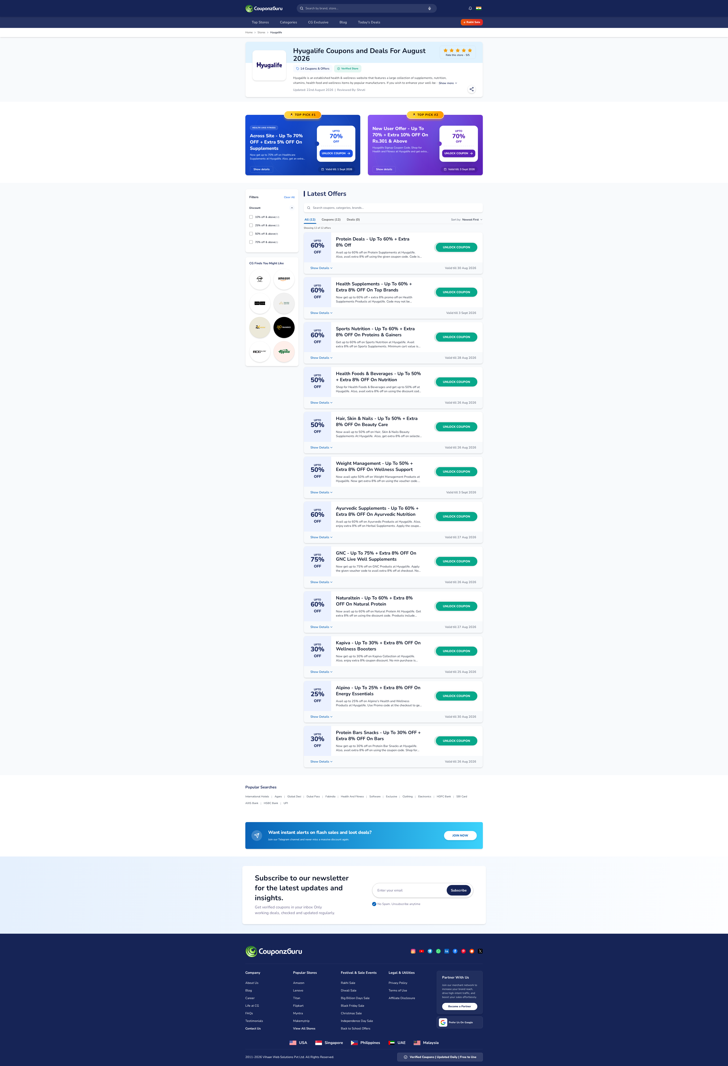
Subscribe (459, 890)
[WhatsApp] (438, 951)
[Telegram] (430, 951)
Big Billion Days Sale (355, 998)
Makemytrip (301, 1021)
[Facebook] (455, 951)
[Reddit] (471, 951)
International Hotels (257, 796)
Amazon (298, 983)
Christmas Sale (351, 1013)
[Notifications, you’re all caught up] (470, 8)
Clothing (408, 796)
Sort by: (465, 219)
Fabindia (330, 796)
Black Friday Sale (352, 1006)
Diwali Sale (348, 990)
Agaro (278, 796)
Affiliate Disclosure (402, 998)
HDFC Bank (444, 796)
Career (250, 998)
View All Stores (304, 1028)
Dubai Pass (313, 796)
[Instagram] (413, 951)
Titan (296, 998)
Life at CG (252, 1006)
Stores (261, 32)
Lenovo (298, 990)
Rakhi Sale (473, 22)
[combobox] (364, 8)
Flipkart (298, 1006)
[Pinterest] (463, 951)
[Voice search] (429, 8)
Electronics (424, 796)
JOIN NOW (460, 835)
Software (374, 796)
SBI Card (461, 796)
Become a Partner (459, 1006)
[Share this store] (471, 89)
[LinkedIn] (446, 951)
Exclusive (391, 796)
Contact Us (253, 1028)
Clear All (289, 197)
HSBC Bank (271, 803)
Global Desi (294, 796)
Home (249, 32)
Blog (248, 990)
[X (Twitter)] (480, 951)
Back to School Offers (355, 1028)
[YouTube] (421, 951)
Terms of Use (398, 990)
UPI (286, 803)
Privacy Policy (398, 983)
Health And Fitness (352, 796)
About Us (251, 983)
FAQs (249, 1013)
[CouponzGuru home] (264, 8)
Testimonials (254, 1021)
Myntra (298, 1013)
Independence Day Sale (357, 1021)
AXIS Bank (251, 803)
